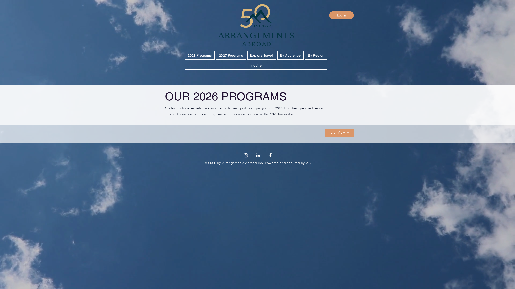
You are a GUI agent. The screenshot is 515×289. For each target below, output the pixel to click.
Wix (308, 163)
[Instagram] (246, 155)
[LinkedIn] (258, 155)
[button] (200, 55)
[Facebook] (270, 155)
